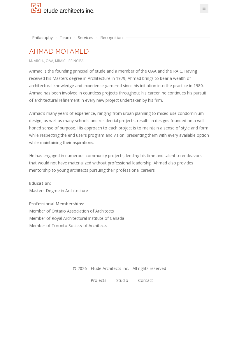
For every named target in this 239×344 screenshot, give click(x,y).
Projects (98, 280)
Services (85, 38)
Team (65, 38)
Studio (122, 280)
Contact (145, 280)
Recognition (111, 38)
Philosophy (42, 38)
